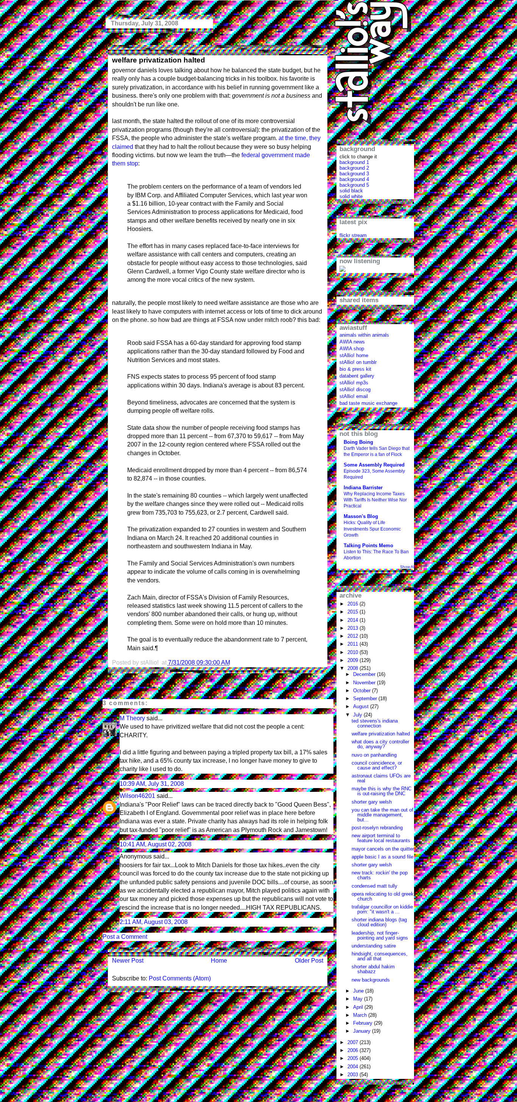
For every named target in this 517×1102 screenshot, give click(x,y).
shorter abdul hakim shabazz (373, 969)
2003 (353, 1074)
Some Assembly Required (374, 465)
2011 (353, 644)
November (365, 682)
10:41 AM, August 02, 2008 (156, 844)
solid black (351, 191)
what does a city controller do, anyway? (380, 744)
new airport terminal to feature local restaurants (381, 838)
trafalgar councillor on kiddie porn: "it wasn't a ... (382, 909)
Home (219, 960)
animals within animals (364, 335)
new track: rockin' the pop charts (380, 875)
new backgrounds (371, 980)
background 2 (354, 168)
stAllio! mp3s (353, 383)
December (365, 674)
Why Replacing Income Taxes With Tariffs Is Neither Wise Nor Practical (375, 500)
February (363, 1023)
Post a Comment (125, 936)
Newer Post (127, 960)
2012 (353, 636)
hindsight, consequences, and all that (380, 956)
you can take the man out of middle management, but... (382, 815)
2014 (353, 620)
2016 (353, 604)
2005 (353, 1058)
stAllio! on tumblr (358, 362)
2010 (353, 652)
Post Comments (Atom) (180, 978)
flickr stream (353, 235)
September (365, 698)
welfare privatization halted (158, 60)
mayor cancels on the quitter (383, 849)
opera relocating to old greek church (383, 896)
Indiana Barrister (363, 487)
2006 (353, 1050)
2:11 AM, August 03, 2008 (154, 922)
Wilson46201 (137, 796)
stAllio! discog (355, 389)
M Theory (132, 718)
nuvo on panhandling (374, 755)
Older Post (309, 960)
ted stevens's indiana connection (375, 723)
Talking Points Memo (368, 545)
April (358, 1007)
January (362, 1031)
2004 (353, 1066)
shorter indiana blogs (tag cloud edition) (379, 922)
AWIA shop (351, 348)
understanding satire (374, 946)
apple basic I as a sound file (382, 857)
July (358, 715)
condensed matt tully (374, 886)
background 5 (354, 185)
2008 (353, 668)
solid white (351, 196)
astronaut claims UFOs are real (381, 778)
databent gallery (356, 376)
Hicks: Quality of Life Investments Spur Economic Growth (372, 528)
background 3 (354, 173)
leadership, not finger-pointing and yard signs (380, 935)
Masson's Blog (361, 516)
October (362, 690)
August (361, 706)
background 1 (354, 162)
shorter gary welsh (372, 802)
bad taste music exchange (368, 403)
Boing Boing (358, 442)
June (359, 991)
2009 (353, 660)
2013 (353, 628)
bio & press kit (355, 369)
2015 (353, 612)
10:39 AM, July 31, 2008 (152, 783)
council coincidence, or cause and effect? (377, 765)
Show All (407, 567)
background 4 (354, 179)
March (360, 1015)
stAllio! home (353, 355)
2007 (353, 1042)
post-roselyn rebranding (377, 827)
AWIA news (352, 342)
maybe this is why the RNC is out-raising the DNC (381, 791)
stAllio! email (353, 396)
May (358, 999)
